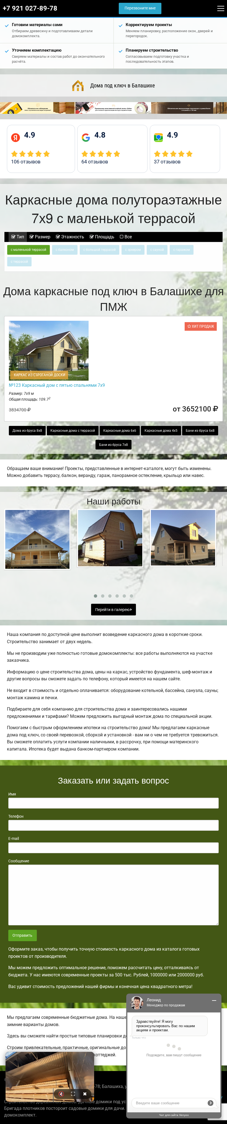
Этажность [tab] (72, 236)
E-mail (13, 838)
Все (127, 236)
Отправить (22, 935)
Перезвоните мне (140, 8)
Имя (12, 794)
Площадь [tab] (104, 236)
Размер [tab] (42, 236)
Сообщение (18, 861)
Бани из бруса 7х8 (113, 445)
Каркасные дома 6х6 (119, 431)
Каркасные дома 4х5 (161, 431)
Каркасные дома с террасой (72, 431)
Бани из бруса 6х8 (200, 431)
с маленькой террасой (28, 250)
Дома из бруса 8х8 (27, 431)
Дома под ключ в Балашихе (122, 85)
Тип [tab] (20, 236)
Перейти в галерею (112, 609)
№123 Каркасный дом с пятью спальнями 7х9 (57, 385)
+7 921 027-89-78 (30, 8)
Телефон (16, 816)
